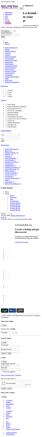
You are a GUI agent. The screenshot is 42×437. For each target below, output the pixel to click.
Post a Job (8, 23)
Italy (7, 422)
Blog (6, 18)
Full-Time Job (11, 125)
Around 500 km (15, 210)
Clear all (3, 217)
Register (7, 21)
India (6, 42)
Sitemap (7, 274)
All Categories (5, 145)
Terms (7, 255)
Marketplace (9, 12)
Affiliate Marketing (13, 123)
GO (3, 141)
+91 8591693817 (16, 267)
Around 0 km (14, 201)
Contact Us (8, 270)
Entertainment (9, 64)
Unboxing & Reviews (14, 108)
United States (10, 434)
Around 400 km (15, 208)
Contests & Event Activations (16, 119)
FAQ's (7, 276)
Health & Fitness (10, 51)
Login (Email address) (8, 363)
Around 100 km (15, 203)
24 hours (10, 90)
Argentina (9, 400)
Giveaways (11, 121)
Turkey (8, 427)
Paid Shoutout (11, 127)
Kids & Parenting (10, 57)
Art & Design (9, 58)
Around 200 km (15, 205)
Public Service (9, 69)
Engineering (9, 62)
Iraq (7, 418)
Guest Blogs (11, 104)
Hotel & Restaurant (11, 47)
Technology (9, 75)
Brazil (8, 406)
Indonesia (9, 416)
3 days (9, 92)
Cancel (4, 353)
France (8, 413)
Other (7, 78)
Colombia (9, 411)
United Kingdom (11, 432)
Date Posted (4, 86)
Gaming (7, 55)
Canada (8, 408)
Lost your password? (8, 375)
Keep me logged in (9, 372)
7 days (9, 94)
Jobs (6, 16)
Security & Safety (10, 71)
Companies (8, 272)
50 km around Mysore (18, 215)
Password (4, 367)
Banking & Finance (11, 60)
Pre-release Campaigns (14, 110)
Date (11, 199)
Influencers (8, 14)
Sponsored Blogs (12, 112)
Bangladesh (9, 404)
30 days (9, 96)
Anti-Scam (8, 254)
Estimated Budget (6, 130)
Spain (8, 425)
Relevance (13, 197)
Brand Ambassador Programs (16, 106)
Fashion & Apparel (11, 66)
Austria (8, 402)
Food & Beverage (10, 67)
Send (9, 353)
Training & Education (12, 77)
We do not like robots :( (8, 378)
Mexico (8, 424)
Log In (7, 20)
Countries (8, 278)
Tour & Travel (9, 73)
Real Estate (8, 80)
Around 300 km (15, 206)
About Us (8, 250)
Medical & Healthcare (12, 82)
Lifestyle (7, 53)
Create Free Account (21, 242)
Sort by (12, 195)
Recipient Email (6, 349)
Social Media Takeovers (15, 117)
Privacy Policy (9, 257)
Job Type (3, 100)
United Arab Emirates (13, 429)
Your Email (5, 345)
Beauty (7, 49)
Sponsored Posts (12, 114)
